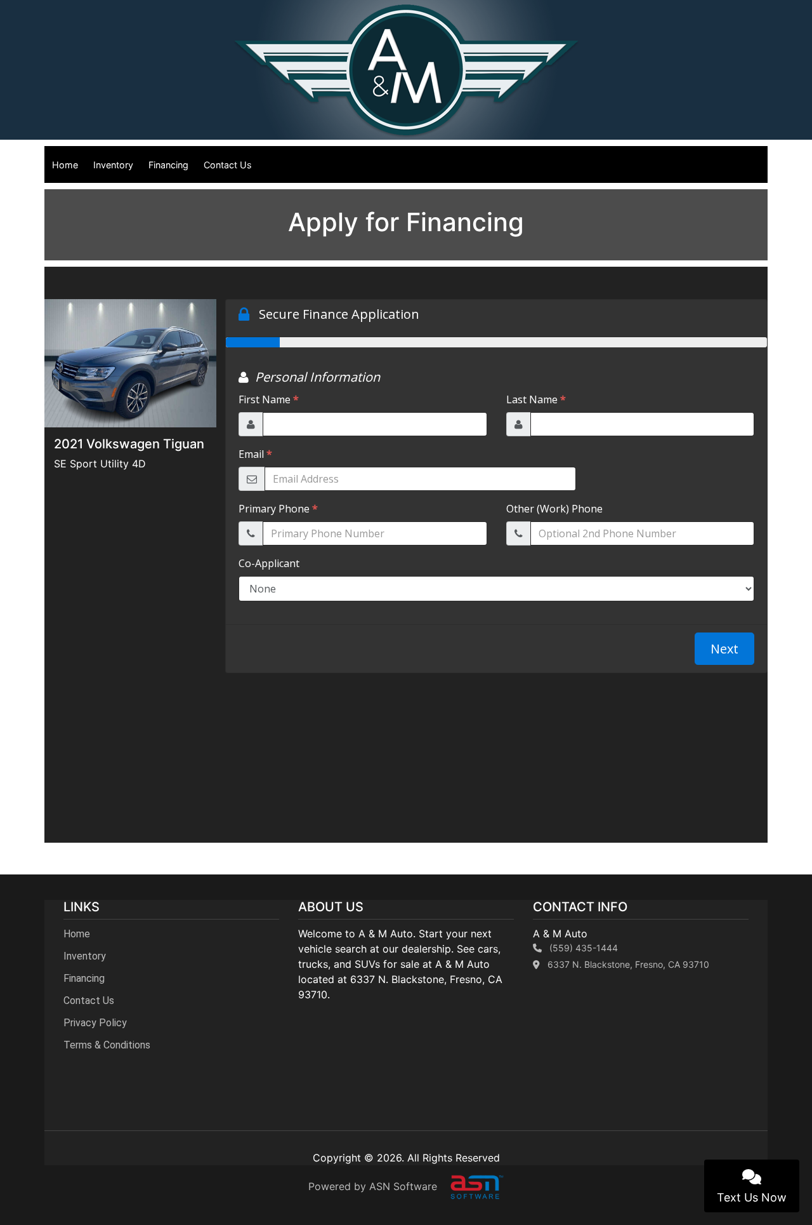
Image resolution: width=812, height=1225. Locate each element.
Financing (168, 164)
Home (65, 164)
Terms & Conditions (106, 1045)
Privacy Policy (95, 1023)
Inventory (113, 164)
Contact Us (228, 164)
